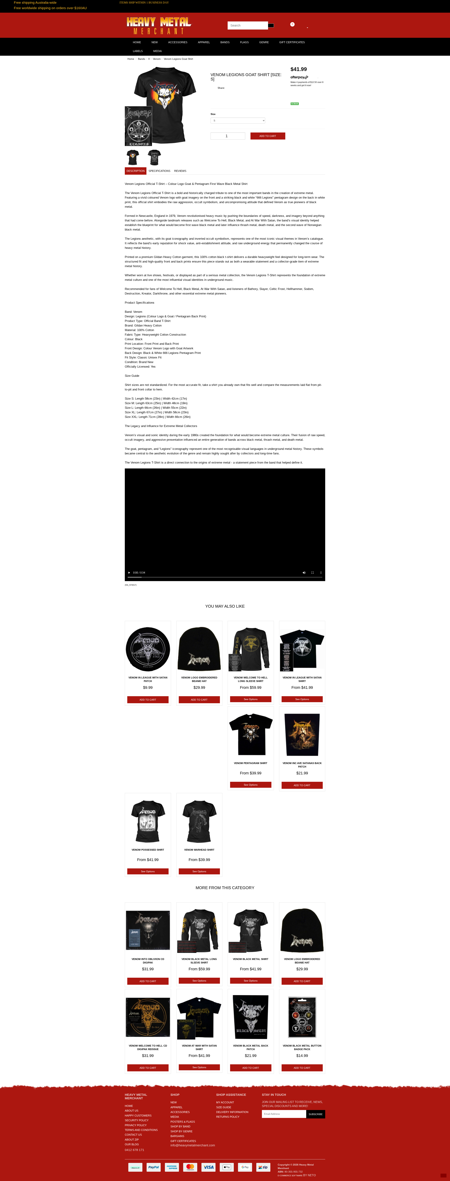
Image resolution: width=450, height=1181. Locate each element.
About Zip (132, 1139)
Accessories (177, 42)
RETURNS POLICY (227, 1116)
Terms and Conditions (141, 1129)
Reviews (180, 170)
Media (157, 51)
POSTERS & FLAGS (183, 1121)
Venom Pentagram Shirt (250, 763)
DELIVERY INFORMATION (232, 1112)
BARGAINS (177, 1136)
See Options (251, 699)
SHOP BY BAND (180, 1126)
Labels (138, 51)
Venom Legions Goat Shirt (178, 58)
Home (130, 58)
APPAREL (176, 1107)
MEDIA (175, 1116)
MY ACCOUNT (225, 1102)
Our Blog (132, 1144)
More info (313, 77)
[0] (287, 27)
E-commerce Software (290, 1175)
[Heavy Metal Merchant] (160, 25)
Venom (157, 58)
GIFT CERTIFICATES (183, 1141)
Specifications (159, 170)
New (155, 42)
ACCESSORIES (180, 1112)
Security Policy (137, 1120)
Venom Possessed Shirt (148, 849)
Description (136, 170)
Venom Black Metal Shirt (250, 959)
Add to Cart (267, 136)
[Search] (271, 25)
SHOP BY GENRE (181, 1131)
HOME (137, 42)
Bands (225, 42)
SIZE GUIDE (223, 1107)
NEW (174, 1102)
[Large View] (133, 158)
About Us (131, 1110)
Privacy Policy (136, 1125)
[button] (443, 1175)
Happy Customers (138, 1115)
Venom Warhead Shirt (199, 849)
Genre (264, 42)
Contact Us (133, 1134)
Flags (244, 42)
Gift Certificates (292, 42)
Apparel (204, 42)
